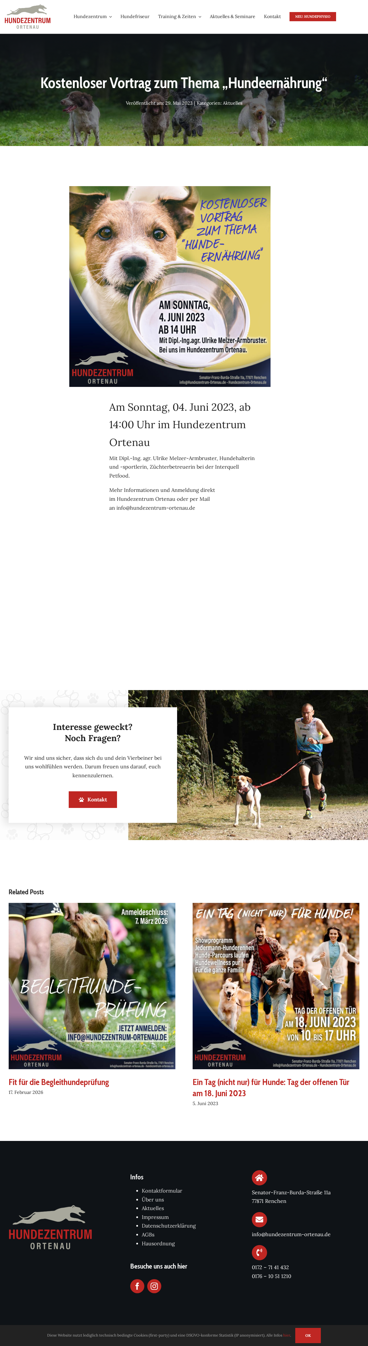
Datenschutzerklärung (169, 1225)
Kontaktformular (162, 1190)
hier (286, 1335)
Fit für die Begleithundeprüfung (59, 1082)
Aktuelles (232, 103)
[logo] (28, 6)
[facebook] (137, 1286)
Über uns (153, 1199)
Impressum (155, 1217)
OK (308, 1335)
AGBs (148, 1234)
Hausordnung (158, 1243)
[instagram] (154, 1286)
